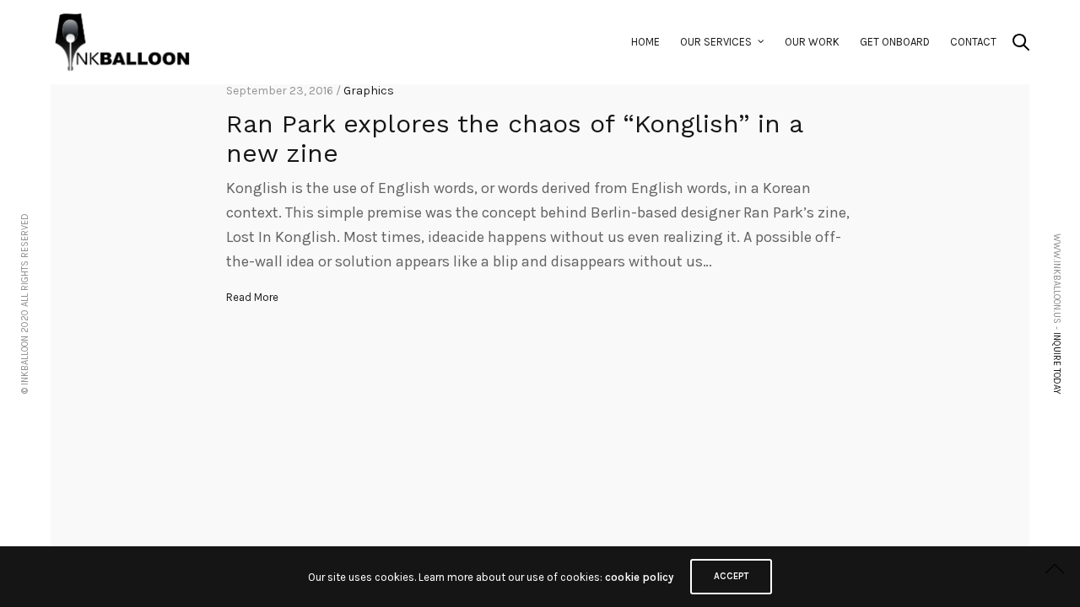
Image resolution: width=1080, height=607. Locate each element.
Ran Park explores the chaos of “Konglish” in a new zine (514, 138)
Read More (252, 297)
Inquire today (1056, 363)
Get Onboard (895, 41)
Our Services (716, 41)
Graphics (368, 90)
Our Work (812, 41)
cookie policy (639, 577)
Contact (973, 41)
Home (645, 41)
